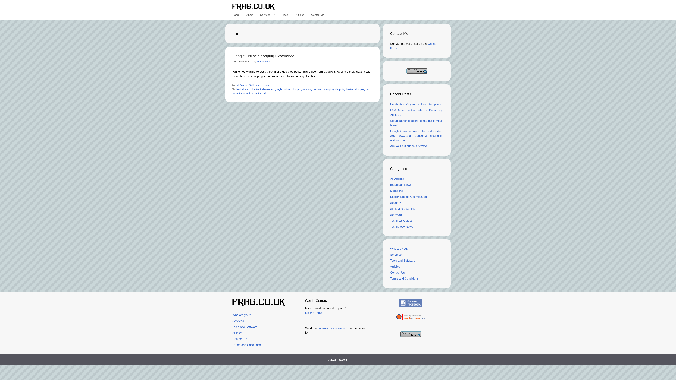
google (278, 89)
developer (267, 89)
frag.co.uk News (401, 184)
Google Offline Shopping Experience (263, 56)
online (287, 89)
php (294, 89)
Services (265, 14)
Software (396, 214)
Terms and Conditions (404, 278)
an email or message (331, 328)
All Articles (242, 85)
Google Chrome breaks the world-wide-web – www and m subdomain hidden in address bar (416, 135)
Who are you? (399, 248)
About (249, 14)
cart (247, 89)
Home (235, 14)
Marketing (396, 190)
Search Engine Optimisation (408, 196)
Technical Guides (401, 220)
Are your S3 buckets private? (409, 146)
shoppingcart (258, 93)
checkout (256, 89)
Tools (286, 14)
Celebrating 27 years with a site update (415, 104)
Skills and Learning (259, 85)
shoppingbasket (241, 93)
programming (304, 89)
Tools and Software (402, 260)
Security (395, 202)
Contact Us (317, 14)
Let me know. (314, 313)
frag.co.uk (342, 359)
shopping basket (344, 89)
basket (240, 89)
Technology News (401, 226)
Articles (300, 14)
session (318, 89)
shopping (329, 89)
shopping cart (362, 89)
